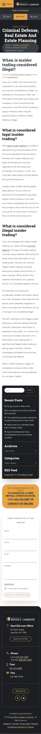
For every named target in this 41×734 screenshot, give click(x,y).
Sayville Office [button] (20, 639)
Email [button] (22, 17)
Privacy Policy (25, 724)
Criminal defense (12, 77)
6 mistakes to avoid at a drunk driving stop (20, 412)
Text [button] (8, 17)
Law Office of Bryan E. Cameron (21, 74)
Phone (6, 542)
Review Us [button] (21, 691)
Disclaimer (9, 584)
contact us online (20, 503)
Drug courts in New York (18, 406)
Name (6, 531)
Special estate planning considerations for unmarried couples (18, 435)
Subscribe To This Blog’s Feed (18, 475)
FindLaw (30, 727)
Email (6, 554)
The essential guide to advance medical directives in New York (20, 419)
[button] (6, 4)
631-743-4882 (16, 668)
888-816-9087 (25, 660)
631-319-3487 (22, 499)
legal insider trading (16, 146)
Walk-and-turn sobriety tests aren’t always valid (19, 426)
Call (35, 17)
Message (7, 566)
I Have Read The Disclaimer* (17, 589)
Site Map (15, 724)
